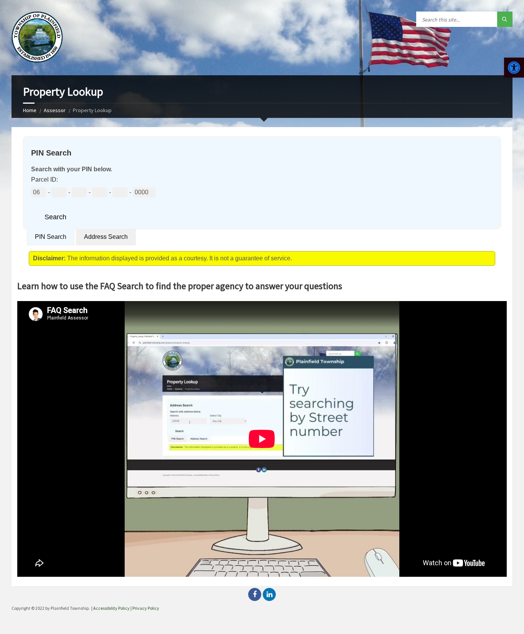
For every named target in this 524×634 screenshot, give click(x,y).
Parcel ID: (44, 179)
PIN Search (50, 236)
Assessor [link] (55, 110)
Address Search (106, 236)
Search (55, 217)
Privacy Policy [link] (145, 608)
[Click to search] (504, 19)
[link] (514, 68)
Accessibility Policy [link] (111, 608)
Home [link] (29, 110)
